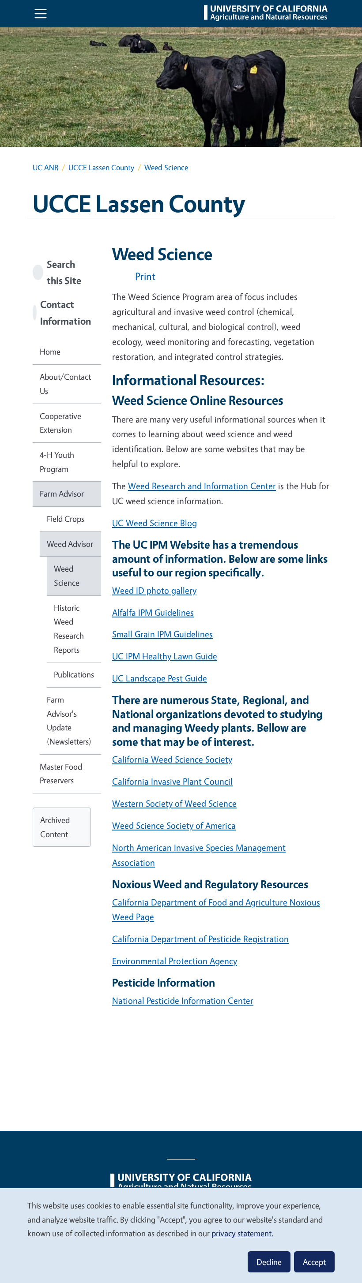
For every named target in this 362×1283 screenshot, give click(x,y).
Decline (269, 1262)
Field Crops (65, 518)
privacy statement (241, 1233)
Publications (74, 674)
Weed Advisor (70, 544)
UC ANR (45, 167)
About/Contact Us (65, 383)
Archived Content (55, 827)
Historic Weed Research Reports (69, 628)
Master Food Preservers (61, 773)
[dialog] (181, 1235)
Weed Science (66, 575)
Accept (314, 1262)
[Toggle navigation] (40, 13)
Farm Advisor (62, 493)
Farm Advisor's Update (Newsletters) (69, 720)
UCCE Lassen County (101, 167)
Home (50, 351)
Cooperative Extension (60, 423)
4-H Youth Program (57, 461)
